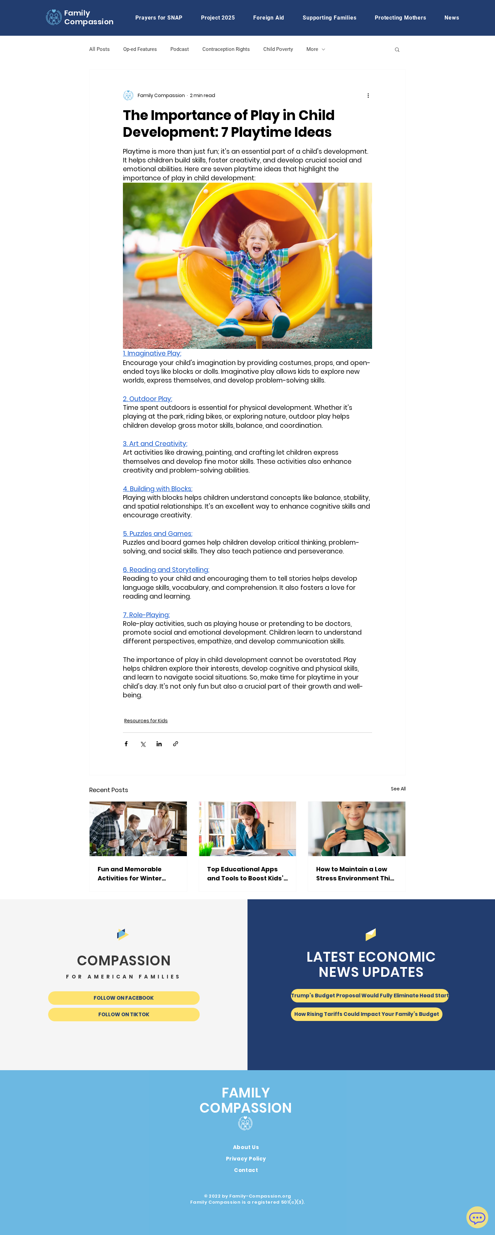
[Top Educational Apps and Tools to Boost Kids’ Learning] (247, 829)
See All (398, 788)
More (312, 49)
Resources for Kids (146, 720)
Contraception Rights (226, 49)
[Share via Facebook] (126, 744)
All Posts (99, 49)
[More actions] (368, 95)
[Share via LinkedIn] (159, 744)
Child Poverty (278, 49)
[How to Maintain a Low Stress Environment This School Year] (356, 829)
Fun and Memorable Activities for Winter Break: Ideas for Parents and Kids (136, 874)
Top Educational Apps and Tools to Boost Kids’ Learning (245, 874)
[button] (268, 17)
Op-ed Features (140, 49)
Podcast (179, 49)
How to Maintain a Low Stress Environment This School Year (355, 874)
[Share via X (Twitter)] (142, 744)
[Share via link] (175, 744)
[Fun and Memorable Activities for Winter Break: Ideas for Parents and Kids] (138, 829)
